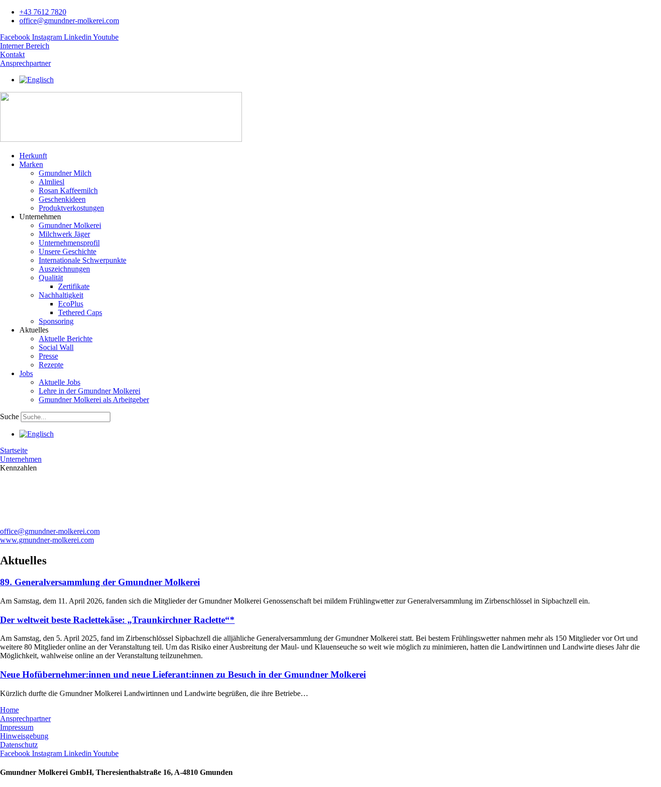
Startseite (14, 450)
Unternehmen (21, 459)
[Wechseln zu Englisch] (36, 80)
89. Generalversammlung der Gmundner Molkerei (100, 582)
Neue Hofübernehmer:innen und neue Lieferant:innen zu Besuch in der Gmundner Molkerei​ (183, 674)
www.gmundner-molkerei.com (47, 540)
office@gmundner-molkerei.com (50, 531)
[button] (340, 164)
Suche (9, 416)
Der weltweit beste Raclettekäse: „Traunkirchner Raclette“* (117, 620)
